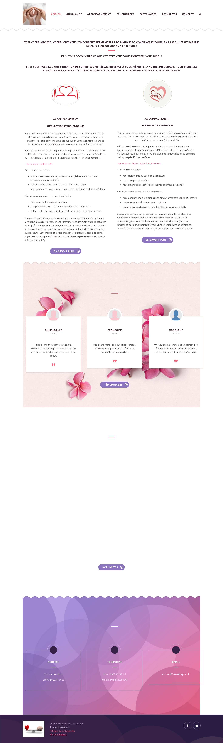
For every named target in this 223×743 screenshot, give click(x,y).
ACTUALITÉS (112, 567)
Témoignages (125, 14)
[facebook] (187, 725)
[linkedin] (197, 725)
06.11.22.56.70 (118, 674)
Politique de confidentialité (62, 731)
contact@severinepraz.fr (176, 674)
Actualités (169, 14)
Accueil (56, 14)
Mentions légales (58, 734)
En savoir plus (67, 251)
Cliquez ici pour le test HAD (39, 164)
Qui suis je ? (74, 14)
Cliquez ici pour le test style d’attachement (139, 163)
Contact (188, 14)
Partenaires (148, 14)
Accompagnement (99, 14)
